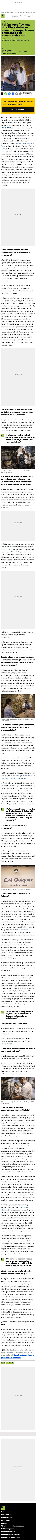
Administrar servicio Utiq (10, 1537)
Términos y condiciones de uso (12, 1526)
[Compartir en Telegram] (9, 93)
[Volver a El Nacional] (15, 16)
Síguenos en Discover (7, 12)
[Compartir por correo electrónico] (16, 93)
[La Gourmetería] (3, 16)
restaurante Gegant (18, 154)
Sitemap (4, 1523)
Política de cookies (8, 1531)
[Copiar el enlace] (20, 93)
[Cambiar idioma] (29, 16)
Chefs (3, 1362)
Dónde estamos (7, 1517)
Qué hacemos (6, 1514)
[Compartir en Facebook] (13, 93)
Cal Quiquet (6, 128)
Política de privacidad (9, 1529)
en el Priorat (29, 300)
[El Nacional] (18, 1508)
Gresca (17, 143)
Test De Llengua (19, 12)
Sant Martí (10, 1362)
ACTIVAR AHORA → (18, 109)
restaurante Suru (6, 326)
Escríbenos (5, 1520)
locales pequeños (6, 549)
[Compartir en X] (2, 93)
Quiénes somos (6, 1512)
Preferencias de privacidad (11, 1534)
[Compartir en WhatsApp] (5, 93)
